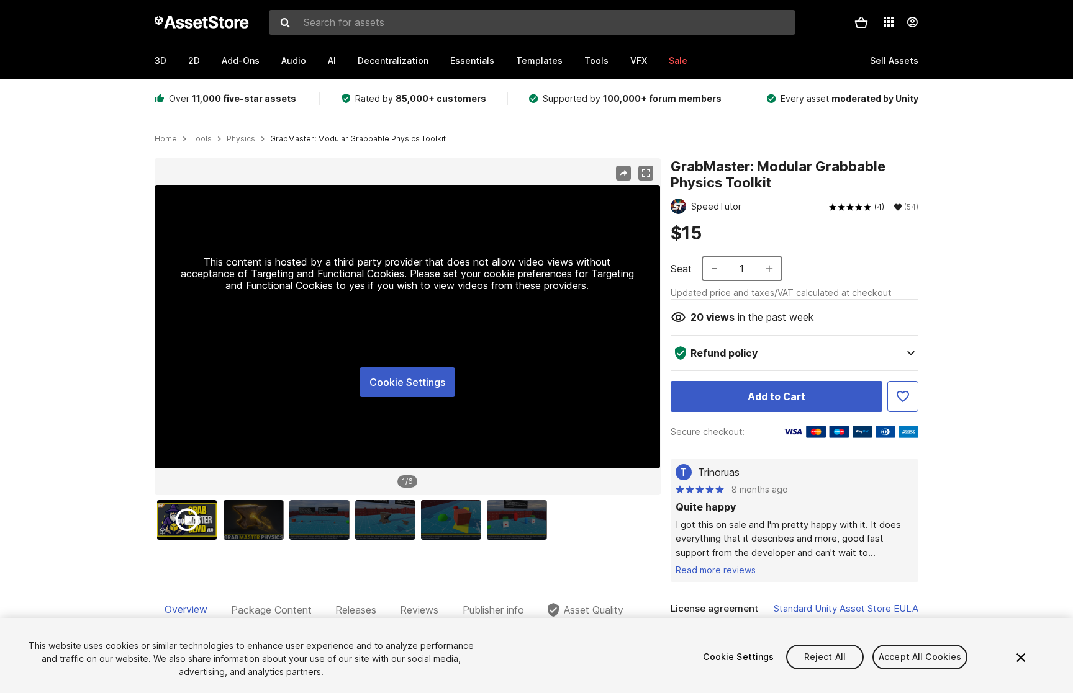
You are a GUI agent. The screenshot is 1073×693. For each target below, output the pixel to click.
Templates (539, 60)
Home (166, 139)
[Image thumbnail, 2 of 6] (256, 520)
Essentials (472, 60)
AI (332, 60)
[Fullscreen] (645, 173)
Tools (596, 60)
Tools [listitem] (202, 139)
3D (160, 60)
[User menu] (912, 22)
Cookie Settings (407, 382)
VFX (638, 60)
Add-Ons (241, 60)
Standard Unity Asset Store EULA (846, 608)
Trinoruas (719, 472)
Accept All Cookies (920, 656)
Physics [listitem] (241, 139)
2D (194, 60)
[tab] (186, 609)
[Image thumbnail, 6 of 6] (520, 520)
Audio (293, 60)
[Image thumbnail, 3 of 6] (322, 520)
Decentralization (393, 60)
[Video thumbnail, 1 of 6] (190, 520)
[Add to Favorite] (902, 396)
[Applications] (888, 21)
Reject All (825, 656)
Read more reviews (716, 570)
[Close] (1020, 657)
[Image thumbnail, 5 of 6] (454, 520)
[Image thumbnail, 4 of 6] (388, 520)
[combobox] (532, 22)
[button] (861, 22)
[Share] (623, 173)
